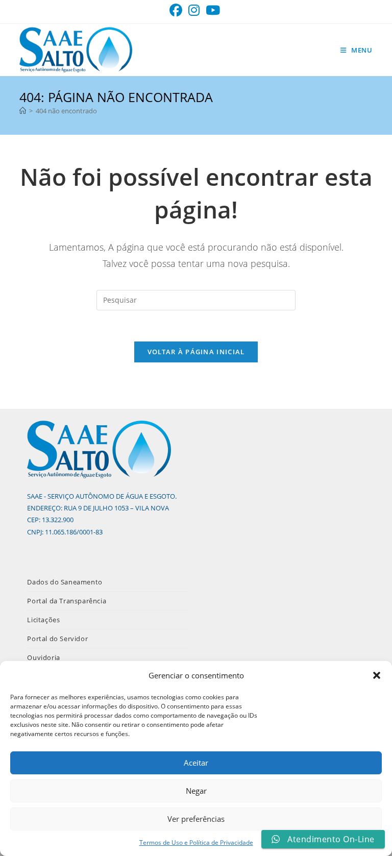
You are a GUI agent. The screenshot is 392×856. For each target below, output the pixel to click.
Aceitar (196, 762)
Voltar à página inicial (196, 351)
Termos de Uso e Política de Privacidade (196, 842)
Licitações (43, 619)
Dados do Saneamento (64, 581)
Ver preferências (196, 819)
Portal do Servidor (57, 638)
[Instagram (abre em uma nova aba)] (194, 10)
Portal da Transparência (66, 600)
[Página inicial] (22, 110)
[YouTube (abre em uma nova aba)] (213, 10)
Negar (196, 791)
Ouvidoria (43, 657)
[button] (377, 675)
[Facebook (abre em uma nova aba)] (177, 10)
